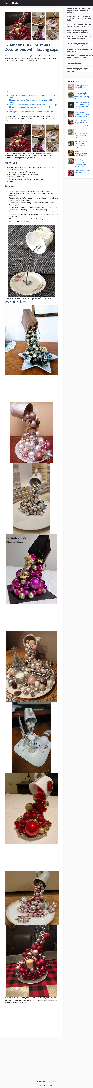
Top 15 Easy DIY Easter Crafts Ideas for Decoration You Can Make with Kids (81, 123)
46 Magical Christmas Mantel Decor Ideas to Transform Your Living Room (80, 163)
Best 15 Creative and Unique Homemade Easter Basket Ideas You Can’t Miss (81, 105)
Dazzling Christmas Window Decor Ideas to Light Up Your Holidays (33, 105)
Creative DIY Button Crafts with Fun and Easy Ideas (81, 87)
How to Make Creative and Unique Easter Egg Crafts (81, 114)
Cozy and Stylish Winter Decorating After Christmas (81, 153)
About (85, 3)
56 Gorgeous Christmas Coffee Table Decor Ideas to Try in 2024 (31, 112)
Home (77, 3)
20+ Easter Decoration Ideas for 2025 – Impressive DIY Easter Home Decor (81, 133)
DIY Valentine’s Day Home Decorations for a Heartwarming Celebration (81, 96)
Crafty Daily (11, 2)
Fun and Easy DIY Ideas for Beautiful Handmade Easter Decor (81, 144)
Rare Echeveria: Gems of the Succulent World (82, 172)
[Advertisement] (32, 76)
